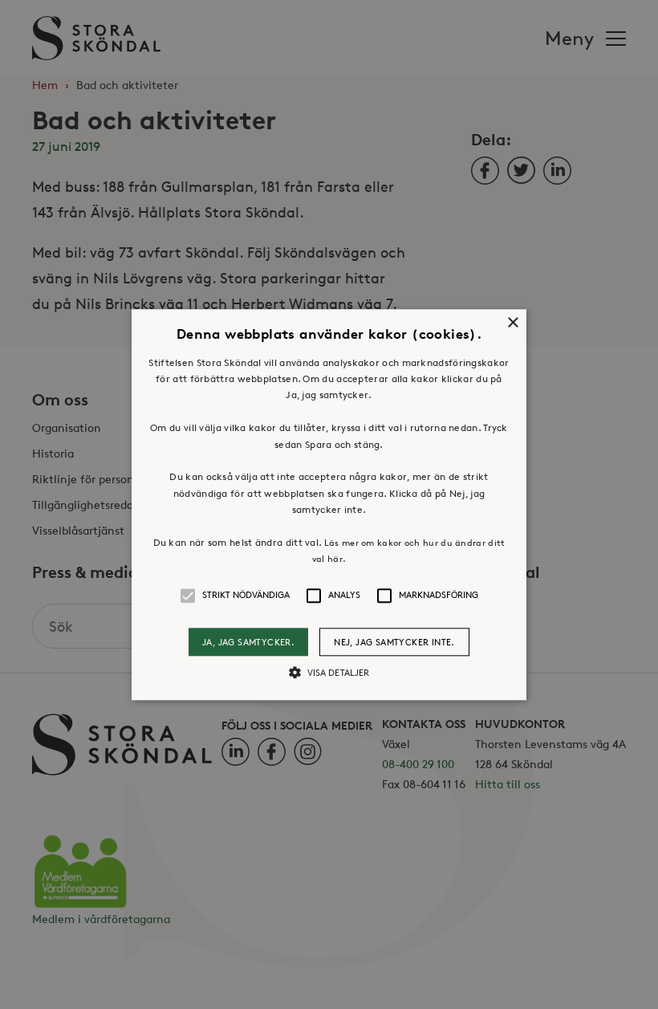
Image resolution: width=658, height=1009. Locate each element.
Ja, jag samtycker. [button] (248, 642)
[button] (329, 504)
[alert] (329, 504)
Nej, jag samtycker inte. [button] (394, 642)
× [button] (512, 323)
